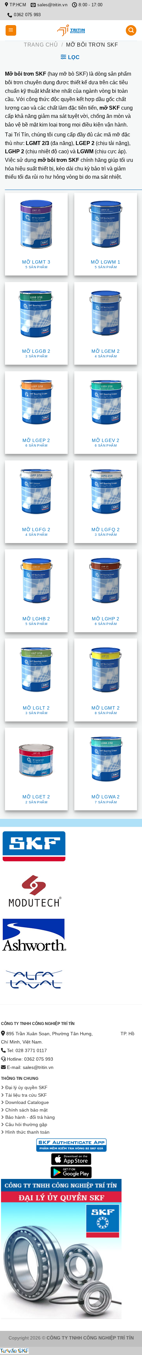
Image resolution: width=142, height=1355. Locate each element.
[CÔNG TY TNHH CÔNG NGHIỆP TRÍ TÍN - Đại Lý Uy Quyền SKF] (71, 30)
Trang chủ (41, 45)
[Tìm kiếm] (131, 30)
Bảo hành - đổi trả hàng (30, 1117)
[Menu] (11, 30)
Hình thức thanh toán (27, 1132)
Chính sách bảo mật (26, 1110)
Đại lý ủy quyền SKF (26, 1087)
